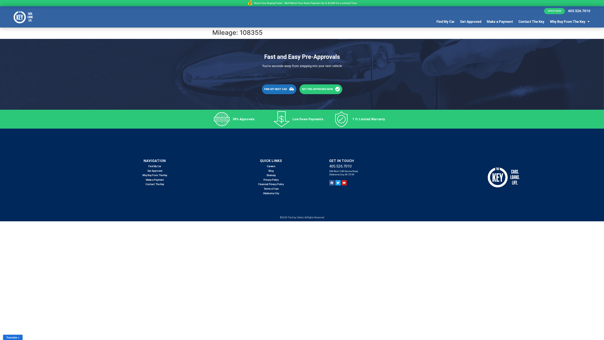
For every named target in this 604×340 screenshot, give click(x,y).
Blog (271, 170)
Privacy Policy (271, 179)
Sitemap (271, 175)
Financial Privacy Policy (271, 184)
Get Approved (470, 22)
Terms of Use (271, 188)
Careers (271, 166)
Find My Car (445, 22)
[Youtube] (344, 182)
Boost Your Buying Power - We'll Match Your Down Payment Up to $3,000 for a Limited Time (305, 3)
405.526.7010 (579, 11)
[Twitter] (338, 182)
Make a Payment (500, 22)
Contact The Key (531, 22)
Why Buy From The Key (567, 22)
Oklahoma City (271, 193)
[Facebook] (332, 182)
